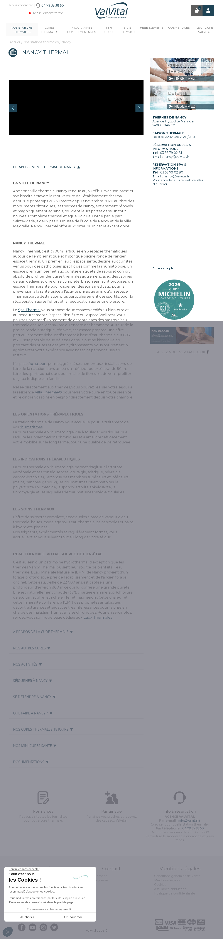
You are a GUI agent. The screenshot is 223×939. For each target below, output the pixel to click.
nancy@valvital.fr (176, 157)
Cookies (160, 885)
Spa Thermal (29, 310)
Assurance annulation (170, 889)
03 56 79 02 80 (171, 172)
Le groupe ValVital (204, 30)
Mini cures (109, 30)
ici (165, 184)
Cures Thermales (49, 30)
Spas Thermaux (127, 30)
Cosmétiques (179, 27)
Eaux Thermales (97, 617)
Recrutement (96, 876)
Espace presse (97, 880)
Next (139, 108)
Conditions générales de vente (177, 876)
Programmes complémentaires (81, 30)
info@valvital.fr (189, 820)
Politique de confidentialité (174, 893)
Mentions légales (167, 880)
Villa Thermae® (48, 392)
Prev (13, 108)
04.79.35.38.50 (193, 828)
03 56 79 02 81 (171, 153)
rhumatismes (31, 427)
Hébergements (152, 27)
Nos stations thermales (22, 30)
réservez (184, 78)
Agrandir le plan (164, 268)
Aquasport (38, 364)
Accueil (15, 42)
